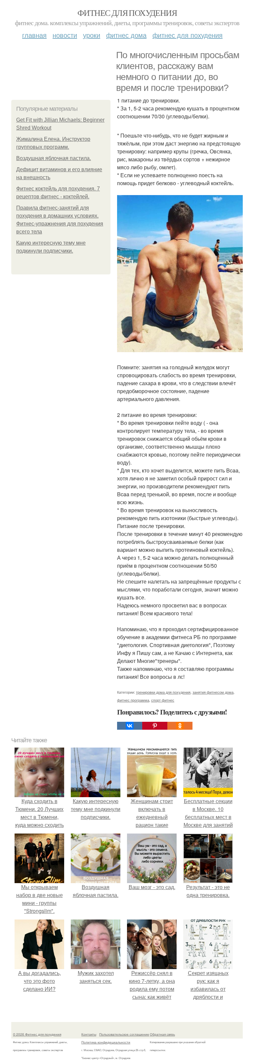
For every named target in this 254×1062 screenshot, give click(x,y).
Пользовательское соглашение (124, 1034)
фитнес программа (133, 700)
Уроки (91, 35)
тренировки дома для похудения (163, 692)
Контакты (88, 1034)
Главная (34, 35)
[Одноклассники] (179, 726)
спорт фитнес (162, 700)
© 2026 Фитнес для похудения (37, 1034)
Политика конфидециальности (105, 1042)
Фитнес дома (126, 35)
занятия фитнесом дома (212, 692)
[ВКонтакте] (129, 726)
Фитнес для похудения (127, 12)
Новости (65, 35)
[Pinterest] (154, 726)
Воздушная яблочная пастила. (53, 158)
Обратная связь (162, 1034)
